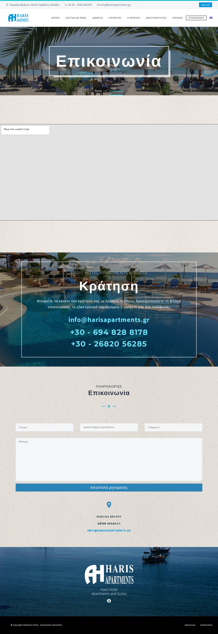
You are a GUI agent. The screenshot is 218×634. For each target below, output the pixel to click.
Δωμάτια (97, 18)
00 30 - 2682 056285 (80, 5)
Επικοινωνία (196, 18)
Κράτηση (205, 4)
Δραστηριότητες (156, 18)
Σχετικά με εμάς (76, 18)
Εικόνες (178, 18)
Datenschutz (206, 624)
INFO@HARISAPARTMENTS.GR (109, 530)
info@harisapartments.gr (116, 5)
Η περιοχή (133, 18)
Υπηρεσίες (115, 18)
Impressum (190, 624)
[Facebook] (109, 601)
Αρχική (55, 18)
